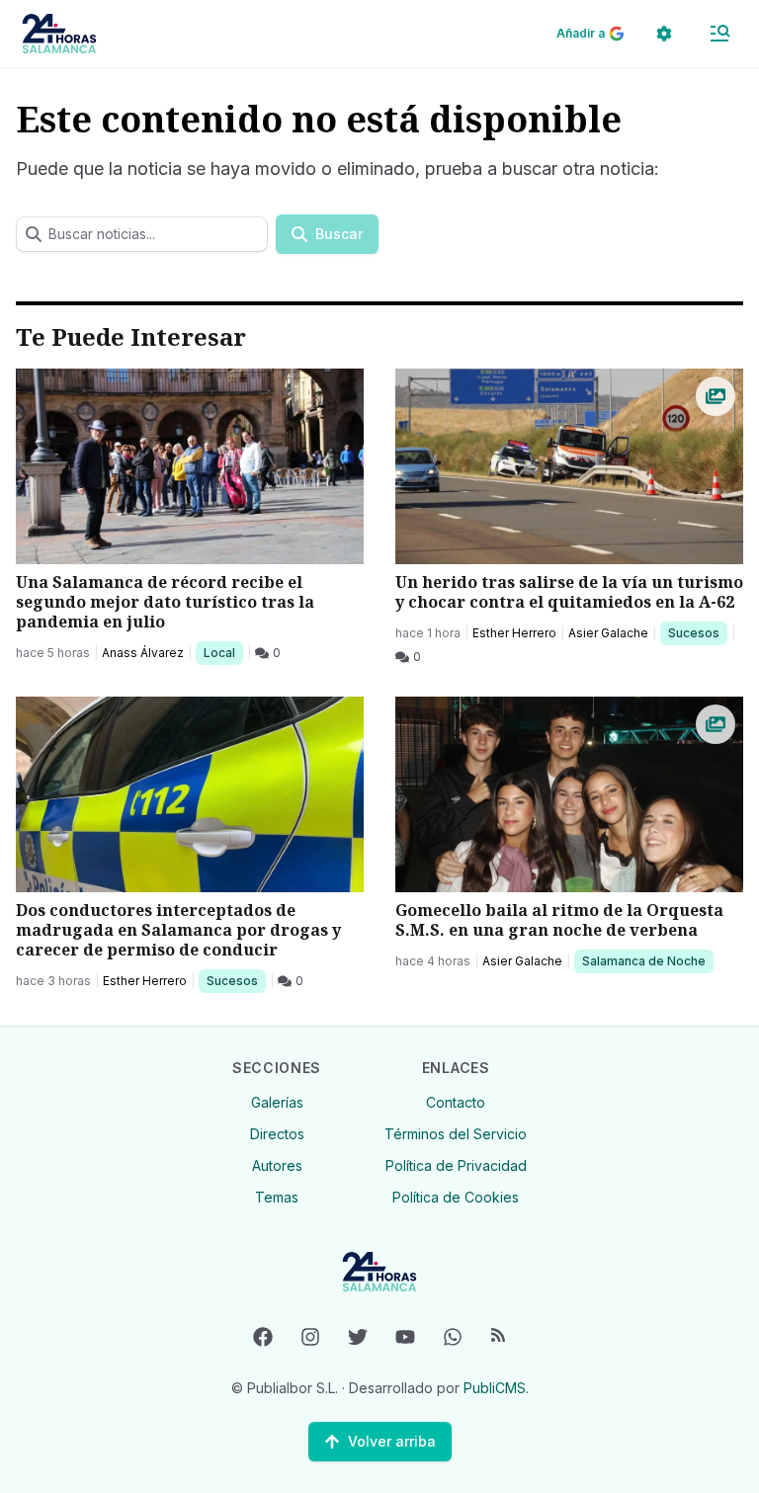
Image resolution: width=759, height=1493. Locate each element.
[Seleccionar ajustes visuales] (664, 33)
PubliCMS (495, 1387)
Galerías (277, 1102)
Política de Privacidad (456, 1165)
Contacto (455, 1102)
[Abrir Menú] (719, 33)
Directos (277, 1133)
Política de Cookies (455, 1197)
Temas (276, 1197)
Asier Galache (608, 632)
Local (223, 652)
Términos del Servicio (455, 1133)
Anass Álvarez (143, 652)
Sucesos (697, 632)
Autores (277, 1165)
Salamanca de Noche (643, 960)
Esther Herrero (514, 632)
